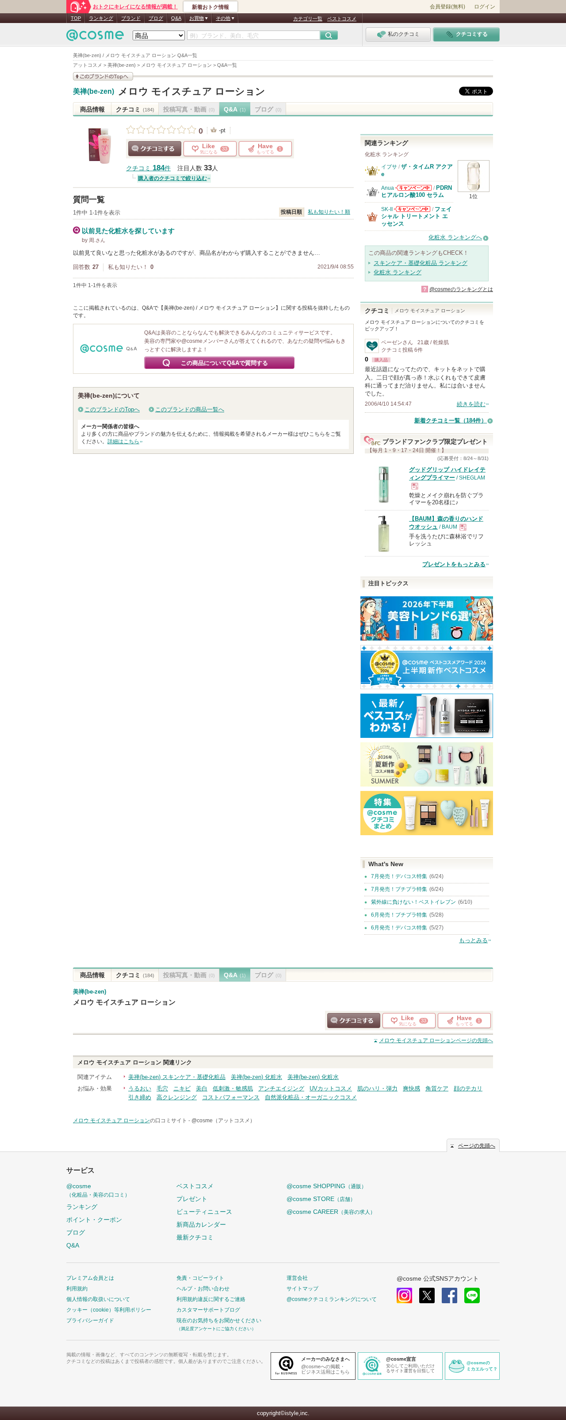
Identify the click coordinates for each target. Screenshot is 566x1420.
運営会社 (297, 1278)
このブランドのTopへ (112, 409)
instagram (404, 1295)
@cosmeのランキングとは (461, 289)
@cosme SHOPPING (327, 1186)
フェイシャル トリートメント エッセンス (416, 216)
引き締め (139, 1097)
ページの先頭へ (436, 1040)
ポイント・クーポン (94, 1219)
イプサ (389, 167)
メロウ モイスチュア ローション (191, 91)
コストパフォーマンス (231, 1097)
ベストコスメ (341, 18)
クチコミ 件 (148, 168)
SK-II (387, 209)
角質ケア (436, 1088)
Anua (387, 188)
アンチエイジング (281, 1088)
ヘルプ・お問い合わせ (202, 1289)
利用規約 (77, 1289)
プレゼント (191, 1198)
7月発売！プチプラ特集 (399, 889)
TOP (76, 18)
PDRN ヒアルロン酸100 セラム (416, 191)
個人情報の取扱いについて (98, 1299)
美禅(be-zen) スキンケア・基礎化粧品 (177, 1077)
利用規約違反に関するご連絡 (210, 1299)
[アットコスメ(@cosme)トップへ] (95, 37)
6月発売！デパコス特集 (399, 928)
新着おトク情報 (210, 7)
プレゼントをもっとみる (454, 564)
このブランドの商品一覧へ (189, 409)
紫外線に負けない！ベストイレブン (413, 902)
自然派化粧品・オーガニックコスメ (311, 1097)
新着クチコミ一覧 (450, 420)
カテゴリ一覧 (307, 18)
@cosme (98, 1190)
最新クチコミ (195, 1237)
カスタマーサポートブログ (208, 1310)
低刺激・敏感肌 (233, 1088)
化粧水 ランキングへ (455, 237)
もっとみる (473, 940)
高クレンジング (177, 1097)
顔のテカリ (468, 1088)
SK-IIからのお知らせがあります (412, 209)
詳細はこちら (123, 441)
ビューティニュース (204, 1211)
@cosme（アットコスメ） (223, 1120)
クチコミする (154, 148)
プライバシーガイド (90, 1320)
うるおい (139, 1088)
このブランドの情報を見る (103, 76)
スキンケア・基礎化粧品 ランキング (420, 263)
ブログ (156, 18)
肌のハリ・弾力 (377, 1088)
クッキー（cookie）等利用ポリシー (108, 1310)
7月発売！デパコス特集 (399, 876)
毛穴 (162, 1088)
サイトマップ (302, 1289)
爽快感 (411, 1088)
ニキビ (182, 1088)
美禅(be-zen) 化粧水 (256, 1077)
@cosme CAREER (331, 1211)
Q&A (176, 18)
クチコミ (135, 109)
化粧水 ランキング (397, 272)
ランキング (101, 18)
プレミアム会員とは (90, 1278)
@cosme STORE (321, 1198)
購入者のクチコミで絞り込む (172, 178)
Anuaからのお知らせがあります (413, 188)
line (472, 1295)
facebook (449, 1295)
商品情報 (92, 109)
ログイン (484, 7)
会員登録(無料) (447, 7)
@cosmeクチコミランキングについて (332, 1299)
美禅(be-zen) (93, 92)
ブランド (131, 18)
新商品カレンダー (201, 1224)
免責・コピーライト (200, 1278)
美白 (201, 1088)
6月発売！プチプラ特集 (399, 915)
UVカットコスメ (331, 1088)
